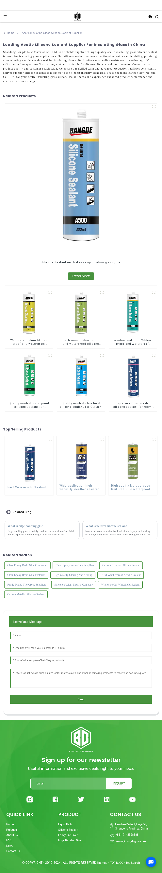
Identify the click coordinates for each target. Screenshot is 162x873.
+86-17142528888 (126, 834)
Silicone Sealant (68, 829)
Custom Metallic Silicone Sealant (25, 594)
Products (12, 829)
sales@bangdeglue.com (131, 841)
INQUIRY (119, 783)
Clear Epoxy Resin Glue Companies (27, 565)
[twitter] (81, 799)
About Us (12, 835)
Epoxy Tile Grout (68, 835)
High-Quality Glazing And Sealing (73, 575)
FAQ (8, 840)
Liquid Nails (65, 824)
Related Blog (21, 512)
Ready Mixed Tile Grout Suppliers (26, 584)
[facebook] (55, 799)
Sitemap (102, 862)
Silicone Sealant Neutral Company (73, 584)
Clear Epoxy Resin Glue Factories (26, 575)
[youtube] (132, 799)
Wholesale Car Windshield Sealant (120, 584)
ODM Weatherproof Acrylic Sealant (121, 575)
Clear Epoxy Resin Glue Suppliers (75, 565)
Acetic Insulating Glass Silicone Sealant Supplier (52, 32)
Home (10, 32)
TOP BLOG (117, 862)
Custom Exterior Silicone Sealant (121, 565)
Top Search (133, 862)
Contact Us (13, 851)
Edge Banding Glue (70, 840)
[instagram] (29, 799)
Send (81, 699)
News (9, 845)
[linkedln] (107, 799)
